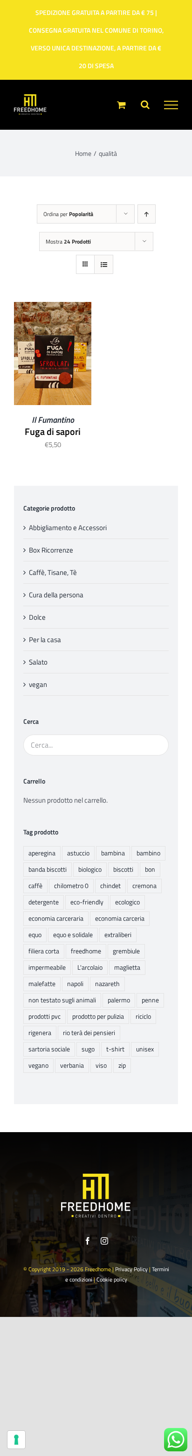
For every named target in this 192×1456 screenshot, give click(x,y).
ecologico (127, 902)
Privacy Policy (131, 1269)
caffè (35, 885)
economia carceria (119, 918)
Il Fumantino (53, 419)
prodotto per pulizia (98, 1016)
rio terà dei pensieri (89, 1032)
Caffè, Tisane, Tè (53, 572)
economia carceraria (55, 918)
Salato (38, 662)
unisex (145, 1049)
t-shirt (115, 1049)
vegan (38, 684)
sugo (88, 1049)
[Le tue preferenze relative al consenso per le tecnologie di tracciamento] (16, 1440)
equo (34, 934)
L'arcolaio (90, 967)
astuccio (78, 853)
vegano (38, 1065)
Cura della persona (56, 594)
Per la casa (45, 639)
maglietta (127, 967)
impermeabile (47, 967)
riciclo (143, 1016)
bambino (148, 853)
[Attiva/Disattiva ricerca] (145, 104)
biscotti (123, 869)
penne (150, 1000)
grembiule (126, 951)
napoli (75, 983)
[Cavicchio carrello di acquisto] (121, 105)
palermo (119, 1000)
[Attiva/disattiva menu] (171, 105)
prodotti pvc (44, 1016)
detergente (43, 902)
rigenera (39, 1032)
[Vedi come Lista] (104, 264)
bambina (113, 853)
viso (101, 1065)
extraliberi (117, 934)
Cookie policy (111, 1279)
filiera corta (43, 951)
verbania (72, 1065)
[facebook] (87, 1241)
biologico (90, 869)
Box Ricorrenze (51, 550)
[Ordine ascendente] (146, 214)
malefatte (41, 983)
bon (150, 869)
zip (122, 1065)
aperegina (41, 853)
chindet (110, 885)
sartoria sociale (49, 1049)
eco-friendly (86, 902)
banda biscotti (47, 869)
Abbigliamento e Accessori (68, 527)
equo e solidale (73, 934)
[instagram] (104, 1241)
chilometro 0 (71, 885)
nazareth (107, 983)
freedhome (86, 951)
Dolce (37, 617)
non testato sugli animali (62, 1000)
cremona (144, 885)
